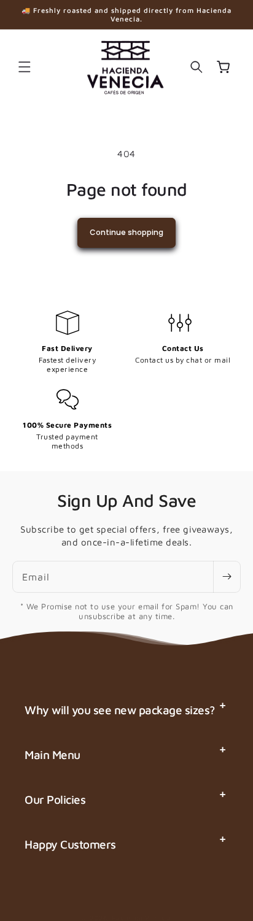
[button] (24, 66)
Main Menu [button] (52, 754)
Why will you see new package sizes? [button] (120, 710)
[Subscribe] (226, 577)
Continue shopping (126, 232)
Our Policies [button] (55, 799)
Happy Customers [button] (70, 844)
